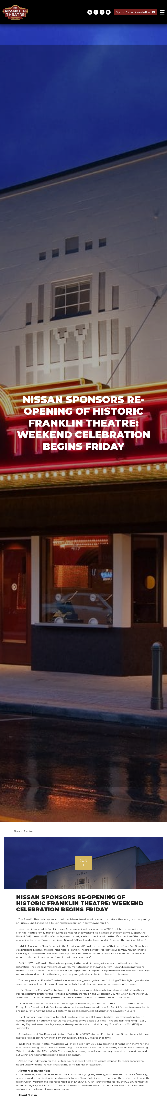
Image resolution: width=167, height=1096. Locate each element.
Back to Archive (23, 831)
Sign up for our (133, 12)
